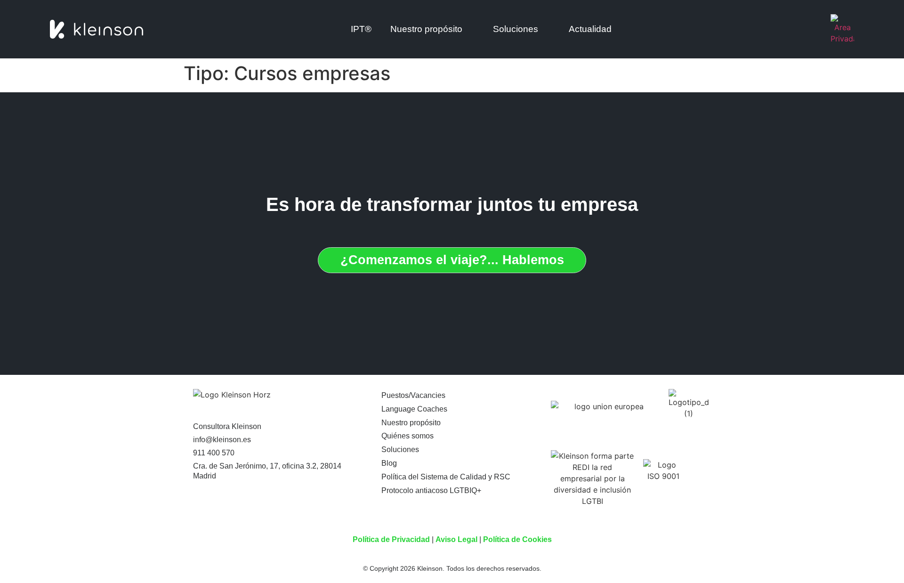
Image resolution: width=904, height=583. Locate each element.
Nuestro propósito (411, 423)
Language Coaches (414, 409)
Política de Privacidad (391, 539)
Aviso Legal (456, 539)
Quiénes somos (407, 436)
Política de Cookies (517, 539)
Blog (389, 463)
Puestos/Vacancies (413, 395)
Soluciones (515, 29)
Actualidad (590, 29)
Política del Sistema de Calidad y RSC (445, 477)
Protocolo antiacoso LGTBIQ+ (431, 490)
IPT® (361, 29)
